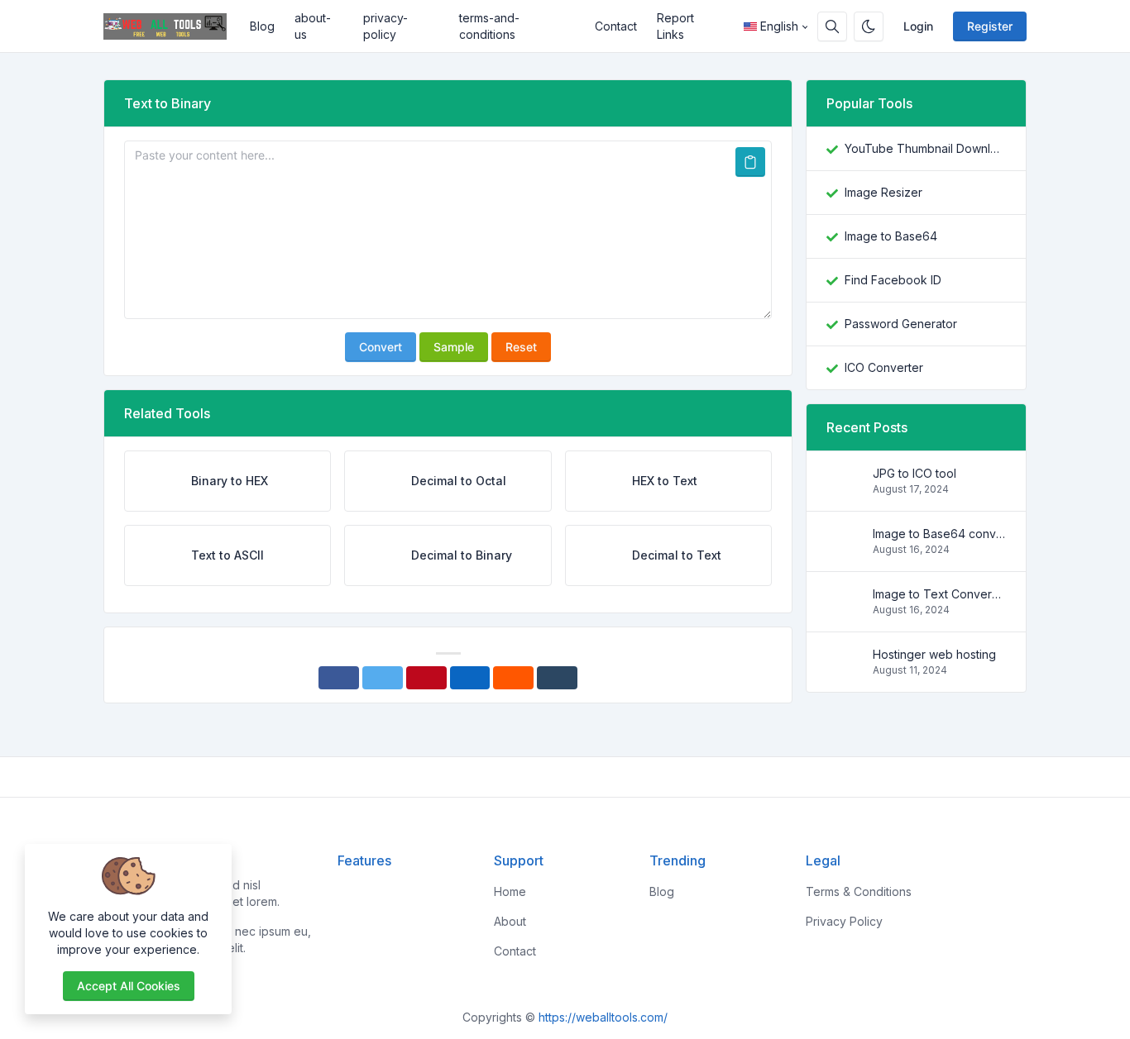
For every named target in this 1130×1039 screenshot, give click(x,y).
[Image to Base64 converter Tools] (842, 549)
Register (990, 26)
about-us (312, 26)
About (510, 921)
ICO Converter (884, 367)
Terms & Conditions (859, 891)
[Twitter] (382, 677)
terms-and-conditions (489, 26)
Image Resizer (883, 192)
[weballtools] (171, 26)
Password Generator (901, 324)
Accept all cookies (128, 986)
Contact (616, 26)
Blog (262, 26)
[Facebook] (338, 677)
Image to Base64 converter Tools (939, 534)
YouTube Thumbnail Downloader (925, 148)
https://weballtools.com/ (603, 1017)
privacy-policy (385, 26)
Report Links (675, 26)
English (779, 26)
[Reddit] (513, 677)
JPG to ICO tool (914, 473)
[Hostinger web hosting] (842, 670)
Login (918, 26)
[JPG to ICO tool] (842, 489)
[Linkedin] (470, 677)
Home (510, 891)
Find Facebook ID (893, 280)
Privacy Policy (844, 921)
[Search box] (832, 26)
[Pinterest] (426, 677)
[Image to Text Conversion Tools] (842, 610)
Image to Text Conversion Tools (939, 594)
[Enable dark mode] (868, 26)
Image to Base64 (891, 236)
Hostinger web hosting (934, 654)
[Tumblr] (557, 677)
